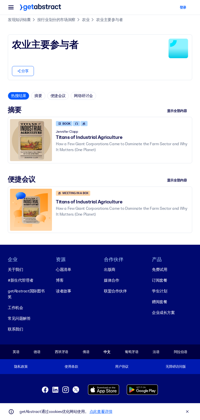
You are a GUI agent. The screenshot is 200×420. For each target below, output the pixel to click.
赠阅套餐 (159, 301)
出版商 (109, 269)
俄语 (86, 352)
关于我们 (15, 269)
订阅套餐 (159, 280)
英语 (16, 352)
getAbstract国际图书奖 (26, 294)
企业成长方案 (163, 312)
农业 (86, 19)
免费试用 (159, 269)
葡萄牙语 (131, 352)
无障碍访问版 (176, 366)
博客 (59, 280)
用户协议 (122, 366)
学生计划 (159, 291)
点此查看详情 (101, 411)
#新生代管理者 (20, 280)
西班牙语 (61, 352)
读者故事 (63, 291)
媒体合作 (111, 280)
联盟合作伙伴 (115, 291)
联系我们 (15, 329)
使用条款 (71, 366)
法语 (156, 352)
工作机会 (15, 307)
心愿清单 (63, 269)
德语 (37, 352)
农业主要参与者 (109, 19)
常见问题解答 (19, 318)
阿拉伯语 (180, 352)
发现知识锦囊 (19, 19)
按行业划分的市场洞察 (56, 19)
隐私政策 (21, 366)
